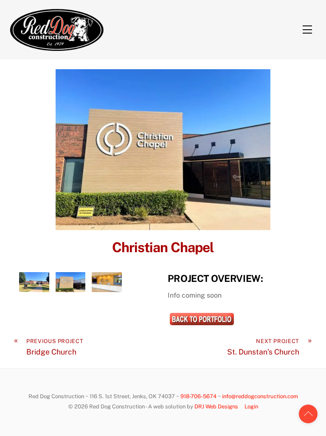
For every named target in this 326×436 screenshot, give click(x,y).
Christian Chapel (163, 247)
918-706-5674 (198, 396)
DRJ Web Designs (216, 406)
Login (251, 406)
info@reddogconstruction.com (260, 396)
